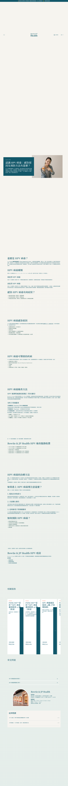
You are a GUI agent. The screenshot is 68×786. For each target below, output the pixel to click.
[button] (4, 34)
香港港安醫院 (11, 561)
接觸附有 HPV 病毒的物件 (48, 323)
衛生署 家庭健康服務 (13, 562)
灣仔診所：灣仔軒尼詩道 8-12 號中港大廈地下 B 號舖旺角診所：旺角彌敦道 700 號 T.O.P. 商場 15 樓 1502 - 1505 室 (43, 696)
